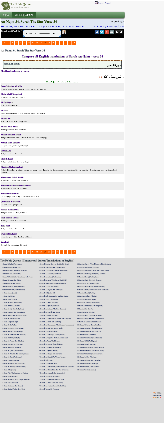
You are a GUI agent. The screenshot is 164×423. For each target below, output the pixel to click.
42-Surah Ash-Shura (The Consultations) (52, 267)
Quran (6, 16)
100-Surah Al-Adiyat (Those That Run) (89, 325)
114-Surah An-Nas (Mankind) (86, 370)
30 (29, 43)
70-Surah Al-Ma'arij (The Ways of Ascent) (52, 357)
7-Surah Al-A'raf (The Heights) (11, 283)
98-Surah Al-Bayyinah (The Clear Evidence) (90, 318)
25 (24, 43)
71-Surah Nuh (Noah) (46, 360)
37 (57, 43)
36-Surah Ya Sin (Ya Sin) (9, 376)
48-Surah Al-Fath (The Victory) (49, 286)
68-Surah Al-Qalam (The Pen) (48, 350)
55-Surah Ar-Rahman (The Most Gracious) (52, 309)
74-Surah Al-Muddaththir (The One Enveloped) (54, 370)
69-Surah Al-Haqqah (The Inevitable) (50, 354)
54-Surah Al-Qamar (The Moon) (49, 306)
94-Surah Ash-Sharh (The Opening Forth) (90, 306)
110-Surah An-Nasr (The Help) (86, 357)
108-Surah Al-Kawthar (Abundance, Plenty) (90, 350)
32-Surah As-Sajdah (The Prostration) (13, 363)
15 (16, 43)
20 (20, 43)
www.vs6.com (157, 395)
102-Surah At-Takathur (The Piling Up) (89, 331)
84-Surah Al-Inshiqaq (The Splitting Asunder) (91, 273)
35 (49, 43)
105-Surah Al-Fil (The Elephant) (87, 341)
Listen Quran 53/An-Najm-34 (12, 31)
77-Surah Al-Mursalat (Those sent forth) (51, 379)
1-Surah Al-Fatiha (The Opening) (12, 264)
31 (33, 43)
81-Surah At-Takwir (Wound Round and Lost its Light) (94, 264)
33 (41, 43)
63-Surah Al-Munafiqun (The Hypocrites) (52, 334)
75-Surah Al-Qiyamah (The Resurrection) (52, 373)
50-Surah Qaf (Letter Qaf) (47, 293)
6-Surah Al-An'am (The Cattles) (11, 280)
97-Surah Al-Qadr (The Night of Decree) (89, 315)
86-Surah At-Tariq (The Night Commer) (89, 280)
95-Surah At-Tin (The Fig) (85, 309)
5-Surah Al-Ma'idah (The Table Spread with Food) (17, 277)
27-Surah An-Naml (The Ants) (11, 347)
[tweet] (102, 33)
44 (61, 43)
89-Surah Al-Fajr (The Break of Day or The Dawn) (93, 289)
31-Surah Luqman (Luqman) (10, 360)
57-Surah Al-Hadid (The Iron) (48, 315)
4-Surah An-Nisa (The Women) (11, 273)
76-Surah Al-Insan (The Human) (49, 376)
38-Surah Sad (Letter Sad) (10, 382)
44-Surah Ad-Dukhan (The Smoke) (50, 273)
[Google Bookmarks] (107, 33)
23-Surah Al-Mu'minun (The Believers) (14, 334)
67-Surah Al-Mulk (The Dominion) (50, 347)
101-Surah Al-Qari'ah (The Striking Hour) (90, 328)
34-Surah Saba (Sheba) (9, 370)
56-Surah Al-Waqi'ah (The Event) (49, 312)
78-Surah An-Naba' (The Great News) (51, 382)
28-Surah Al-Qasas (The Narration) (12, 350)
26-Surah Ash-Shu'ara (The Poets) (12, 344)
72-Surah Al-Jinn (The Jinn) (48, 363)
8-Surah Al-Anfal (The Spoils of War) (13, 286)
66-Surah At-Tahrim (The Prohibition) (51, 344)
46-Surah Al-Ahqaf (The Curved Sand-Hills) (53, 280)
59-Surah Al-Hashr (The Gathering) (50, 322)
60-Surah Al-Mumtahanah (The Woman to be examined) (56, 325)
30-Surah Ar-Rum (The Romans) (12, 357)
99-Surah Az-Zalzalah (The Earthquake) (89, 322)
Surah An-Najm (38, 26)
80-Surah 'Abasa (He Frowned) (49, 389)
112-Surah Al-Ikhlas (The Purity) (87, 363)
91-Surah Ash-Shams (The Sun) (87, 296)
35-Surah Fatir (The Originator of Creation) (15, 373)
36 (53, 43)
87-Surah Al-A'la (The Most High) (88, 283)
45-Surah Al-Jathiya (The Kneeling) (50, 277)
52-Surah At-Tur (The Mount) (48, 299)
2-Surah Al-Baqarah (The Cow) (11, 267)
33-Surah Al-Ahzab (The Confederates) (14, 366)
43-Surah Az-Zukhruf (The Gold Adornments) (53, 270)
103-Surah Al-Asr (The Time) (86, 334)
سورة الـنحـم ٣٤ (99, 26)
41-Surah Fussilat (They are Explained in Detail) (54, 264)
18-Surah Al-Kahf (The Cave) (11, 318)
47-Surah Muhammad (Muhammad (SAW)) (52, 283)
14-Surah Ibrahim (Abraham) (11, 306)
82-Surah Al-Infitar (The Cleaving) (88, 267)
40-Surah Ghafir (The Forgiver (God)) (13, 389)
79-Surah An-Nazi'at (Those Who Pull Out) (52, 386)
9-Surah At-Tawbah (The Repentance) (13, 289)
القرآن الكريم (119, 26)
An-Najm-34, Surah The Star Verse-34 (66, 26)
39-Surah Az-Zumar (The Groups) (12, 386)
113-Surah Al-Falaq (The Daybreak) (88, 366)
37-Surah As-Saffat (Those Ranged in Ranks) (15, 379)
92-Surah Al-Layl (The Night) (86, 299)
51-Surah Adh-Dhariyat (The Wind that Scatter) (53, 296)
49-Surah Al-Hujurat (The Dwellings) (51, 289)
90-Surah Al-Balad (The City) (86, 293)
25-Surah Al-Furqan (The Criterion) (13, 341)
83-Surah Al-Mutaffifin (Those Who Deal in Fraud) (93, 270)
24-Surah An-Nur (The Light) (11, 338)
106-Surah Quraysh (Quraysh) (86, 344)
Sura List (24, 26)
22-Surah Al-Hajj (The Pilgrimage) (12, 331)
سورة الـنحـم (109, 26)
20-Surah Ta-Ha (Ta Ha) (9, 325)
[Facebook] (97, 33)
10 (12, 43)
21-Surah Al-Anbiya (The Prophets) (13, 328)
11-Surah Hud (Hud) (8, 296)
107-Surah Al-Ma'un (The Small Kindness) (90, 347)
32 (37, 43)
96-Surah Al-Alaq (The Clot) (86, 312)
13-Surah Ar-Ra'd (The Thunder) (12, 302)
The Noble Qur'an (9, 26)
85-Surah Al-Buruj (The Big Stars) (88, 277)
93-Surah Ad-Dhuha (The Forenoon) (88, 302)
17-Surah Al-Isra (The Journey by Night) (14, 315)
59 (74, 43)
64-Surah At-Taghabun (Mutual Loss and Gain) (53, 338)
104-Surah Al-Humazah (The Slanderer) (89, 338)
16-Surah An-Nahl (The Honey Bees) (13, 312)
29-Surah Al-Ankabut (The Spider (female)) (15, 354)
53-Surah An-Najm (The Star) (48, 302)
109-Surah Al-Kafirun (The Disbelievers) (89, 354)
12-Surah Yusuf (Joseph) (9, 299)
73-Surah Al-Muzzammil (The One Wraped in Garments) (56, 366)
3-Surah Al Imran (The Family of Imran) (14, 270)
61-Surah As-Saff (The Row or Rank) (51, 328)
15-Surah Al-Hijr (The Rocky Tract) (13, 309)
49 (65, 43)
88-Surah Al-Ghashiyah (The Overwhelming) (91, 286)
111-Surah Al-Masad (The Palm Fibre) (89, 360)
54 (70, 43)
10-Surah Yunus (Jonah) (9, 293)
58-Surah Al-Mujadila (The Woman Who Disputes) (55, 318)
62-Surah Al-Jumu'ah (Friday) (48, 331)
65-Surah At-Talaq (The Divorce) (49, 341)
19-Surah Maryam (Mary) (10, 322)
